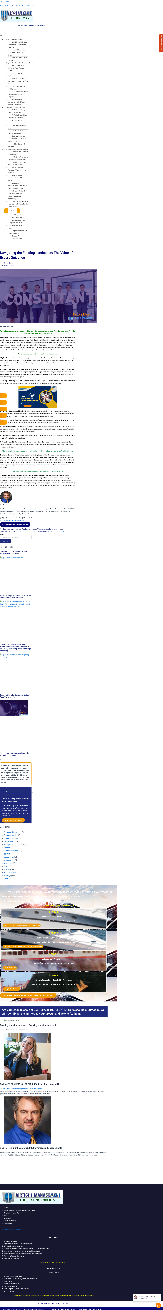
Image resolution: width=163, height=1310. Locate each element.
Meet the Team (17, 239)
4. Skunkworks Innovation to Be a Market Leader (16, 177)
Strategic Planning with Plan (13, 1276)
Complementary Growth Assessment (18, 153)
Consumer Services (18, 136)
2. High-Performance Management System (17, 163)
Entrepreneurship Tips (13, 844)
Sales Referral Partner (15, 227)
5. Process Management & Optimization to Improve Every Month (17, 185)
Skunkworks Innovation (11, 1284)
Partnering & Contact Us (14, 215)
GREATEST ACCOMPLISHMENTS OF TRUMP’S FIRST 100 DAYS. (13, 553)
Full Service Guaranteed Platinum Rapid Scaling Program (18, 94)
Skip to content (5, 1)
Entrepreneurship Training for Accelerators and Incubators (23, 1254)
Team (6, 879)
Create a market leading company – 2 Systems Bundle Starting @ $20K (18, 204)
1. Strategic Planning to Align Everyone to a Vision (18, 158)
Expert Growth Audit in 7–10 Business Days (18, 1244)
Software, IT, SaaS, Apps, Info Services (16, 111)
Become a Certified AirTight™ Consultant (16, 221)
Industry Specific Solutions (15, 107)
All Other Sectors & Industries (16, 145)
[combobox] (16, 537)
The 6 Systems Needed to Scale (17, 149)
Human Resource (11, 851)
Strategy (7, 875)
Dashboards (8, 1281)
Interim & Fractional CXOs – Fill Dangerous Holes (16, 52)
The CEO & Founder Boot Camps (16, 87)
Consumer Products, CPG (17, 127)
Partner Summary (18, 217)
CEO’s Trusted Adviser (11, 1241)
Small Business (10, 872)
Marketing (8, 863)
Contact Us (16, 236)
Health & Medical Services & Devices (15, 132)
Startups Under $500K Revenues (17, 59)
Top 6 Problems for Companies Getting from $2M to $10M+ (14, 696)
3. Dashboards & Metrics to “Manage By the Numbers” (17, 170)
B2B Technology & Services (16, 121)
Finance (7, 848)
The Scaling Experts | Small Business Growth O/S (17, 5)
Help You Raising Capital (15, 74)
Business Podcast (11, 838)
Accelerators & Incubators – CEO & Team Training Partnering (16, 102)
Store (12, 211)
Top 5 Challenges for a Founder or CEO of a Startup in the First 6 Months (15, 597)
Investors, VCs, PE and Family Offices (17, 140)
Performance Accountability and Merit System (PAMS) (22, 1279)
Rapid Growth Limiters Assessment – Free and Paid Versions (17, 44)
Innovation (8, 854)
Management (9, 860)
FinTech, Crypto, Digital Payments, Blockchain (18, 116)
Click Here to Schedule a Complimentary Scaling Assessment (22, 1089)
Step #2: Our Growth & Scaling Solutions (20, 63)
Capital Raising (10, 841)
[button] (81, 35)
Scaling (7, 869)
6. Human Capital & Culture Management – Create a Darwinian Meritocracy (16, 195)
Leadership (8, 857)
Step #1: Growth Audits (14, 39)
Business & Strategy (12, 832)
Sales (6, 866)
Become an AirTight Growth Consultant (53, 1262)
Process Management (11, 1286)
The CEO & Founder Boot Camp (14, 1256)
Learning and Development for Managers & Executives (22, 1251)
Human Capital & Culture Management (16, 1289)
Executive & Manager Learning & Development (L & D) (18, 81)
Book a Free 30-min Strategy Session (12, 520)
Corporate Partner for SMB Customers (17, 232)
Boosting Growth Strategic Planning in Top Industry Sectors (14, 754)
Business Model (10, 835)
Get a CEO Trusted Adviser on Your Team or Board (16, 68)
